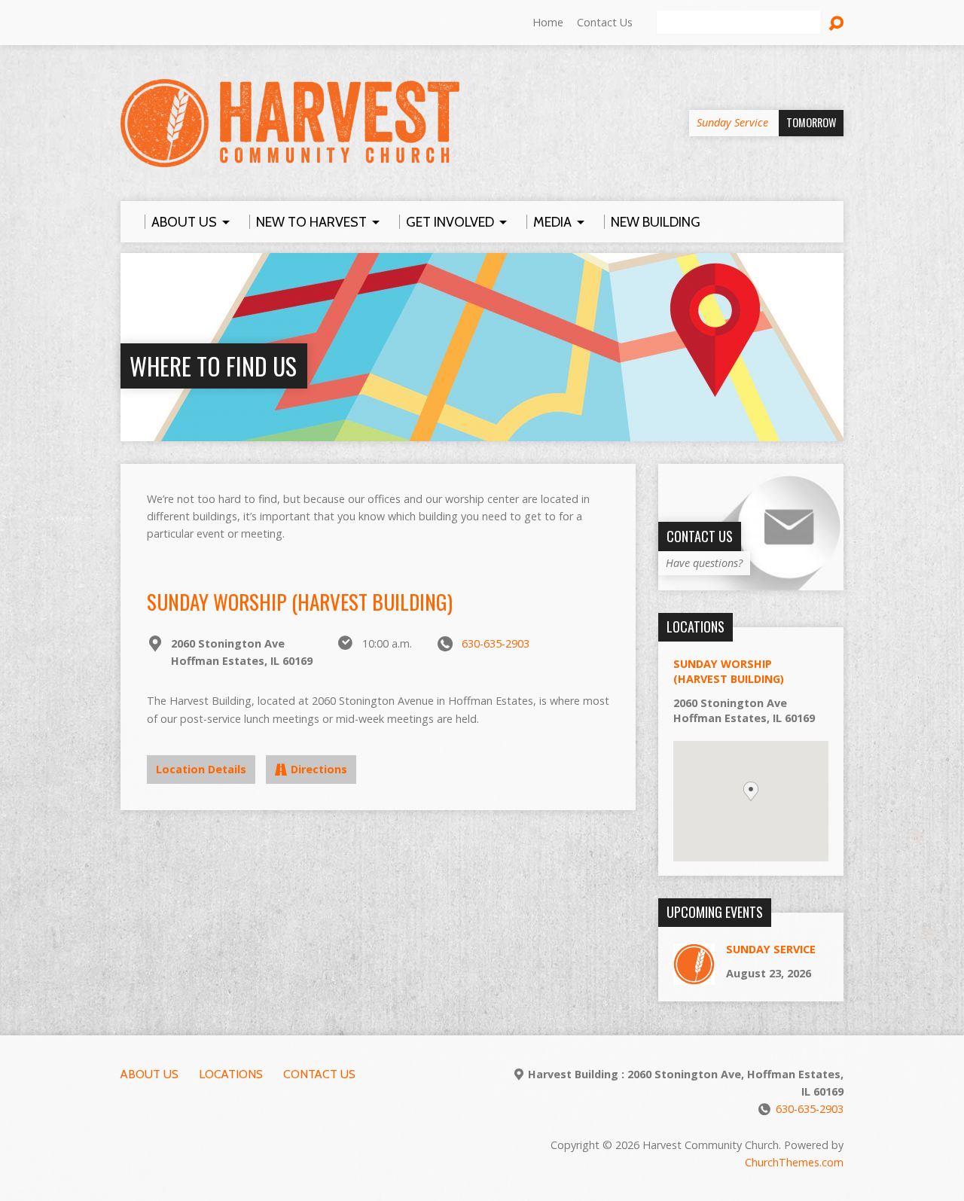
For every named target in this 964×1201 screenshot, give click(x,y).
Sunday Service (771, 949)
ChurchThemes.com (794, 1162)
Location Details (201, 769)
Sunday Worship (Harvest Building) (300, 601)
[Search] (836, 23)
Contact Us (605, 22)
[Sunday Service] (694, 977)
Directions (319, 769)
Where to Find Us (213, 365)
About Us (149, 1074)
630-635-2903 (495, 643)
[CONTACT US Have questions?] (751, 582)
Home (547, 22)
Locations (231, 1074)
